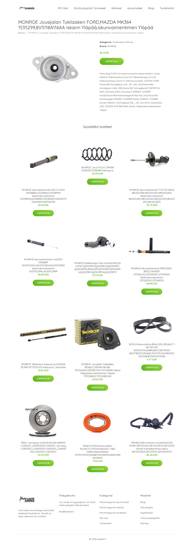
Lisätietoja (111, 61)
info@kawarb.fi (66, 511)
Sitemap (144, 523)
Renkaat (116, 8)
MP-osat (63, 8)
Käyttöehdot (146, 512)
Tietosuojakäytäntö (150, 518)
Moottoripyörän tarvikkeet (90, 8)
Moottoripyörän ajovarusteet (114, 502)
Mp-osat (104, 518)
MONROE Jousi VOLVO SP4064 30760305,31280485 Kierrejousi (97, 169)
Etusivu (21, 32)
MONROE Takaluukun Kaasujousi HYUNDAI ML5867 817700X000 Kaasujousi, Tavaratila (43, 366)
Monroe (129, 42)
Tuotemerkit (167, 8)
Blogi (151, 8)
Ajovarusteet (134, 8)
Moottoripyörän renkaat (112, 507)
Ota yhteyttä (146, 507)
